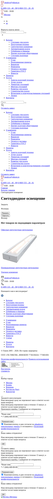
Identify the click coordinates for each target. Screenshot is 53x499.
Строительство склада (20, 91)
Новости (14, 73)
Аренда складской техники (22, 80)
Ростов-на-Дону (12, 389)
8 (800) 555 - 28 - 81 (26, 8)
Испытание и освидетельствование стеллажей (30, 93)
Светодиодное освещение (22, 47)
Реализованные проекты (21, 62)
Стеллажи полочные (19, 55)
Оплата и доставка (18, 69)
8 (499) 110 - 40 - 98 (9, 8)
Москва (9, 383)
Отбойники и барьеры (20, 51)
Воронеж (10, 387)
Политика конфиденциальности (14, 359)
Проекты (9, 75)
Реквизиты (15, 67)
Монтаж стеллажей (19, 87)
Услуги (9, 78)
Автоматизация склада (20, 49)
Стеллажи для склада (20, 42)
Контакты (10, 98)
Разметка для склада (19, 89)
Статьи (9, 338)
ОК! (3, 444)
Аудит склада (16, 82)
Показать (5, 213)
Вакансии (15, 64)
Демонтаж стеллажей (20, 84)
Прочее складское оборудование (24, 53)
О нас (13, 60)
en (7, 23)
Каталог (9, 40)
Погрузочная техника (20, 44)
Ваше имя (5, 414)
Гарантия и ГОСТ (18, 71)
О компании (11, 58)
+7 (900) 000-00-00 (9, 417)
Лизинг (14, 95)
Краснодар (10, 392)
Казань (9, 385)
